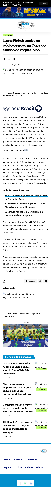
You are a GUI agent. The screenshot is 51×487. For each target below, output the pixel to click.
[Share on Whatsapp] (9, 59)
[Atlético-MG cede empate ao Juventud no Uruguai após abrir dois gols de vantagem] (41, 424)
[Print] (14, 59)
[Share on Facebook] (4, 59)
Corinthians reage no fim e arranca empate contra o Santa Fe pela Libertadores (18, 408)
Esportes (8, 35)
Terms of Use (16, 5)
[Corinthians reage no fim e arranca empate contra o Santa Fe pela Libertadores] (41, 407)
